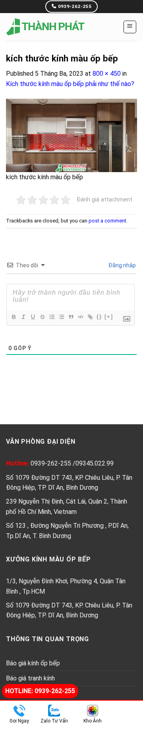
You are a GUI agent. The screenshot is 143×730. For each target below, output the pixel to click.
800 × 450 (107, 73)
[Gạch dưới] (32, 317)
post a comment (107, 221)
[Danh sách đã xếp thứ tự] (51, 317)
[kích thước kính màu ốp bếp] (71, 135)
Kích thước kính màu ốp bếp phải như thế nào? (70, 84)
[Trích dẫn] (70, 317)
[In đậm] (13, 317)
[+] (108, 317)
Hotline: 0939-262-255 (40, 691)
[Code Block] (80, 317)
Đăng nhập (121, 265)
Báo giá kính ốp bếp (33, 663)
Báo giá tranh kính (30, 678)
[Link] (90, 317)
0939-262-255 (52, 463)
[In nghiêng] (23, 317)
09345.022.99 (94, 463)
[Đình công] (42, 317)
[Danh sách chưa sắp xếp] (61, 317)
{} (99, 317)
